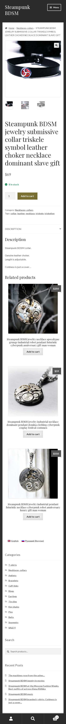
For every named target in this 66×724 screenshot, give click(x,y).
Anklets (12, 575)
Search (33, 718)
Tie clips (12, 601)
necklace (30, 213)
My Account (11, 718)
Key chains (13, 606)
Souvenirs (13, 622)
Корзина (51, 716)
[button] (56, 45)
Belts (11, 617)
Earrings (12, 596)
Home (11, 28)
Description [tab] (13, 228)
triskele (40, 213)
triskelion (49, 213)
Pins (10, 612)
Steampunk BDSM (17, 10)
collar (13, 213)
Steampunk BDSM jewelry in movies (26, 680)
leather (21, 213)
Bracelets (13, 580)
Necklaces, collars (25, 28)
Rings (11, 591)
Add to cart (27, 196)
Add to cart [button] (33, 351)
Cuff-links (13, 585)
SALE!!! (12, 627)
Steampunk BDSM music (20, 694)
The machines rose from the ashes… (26, 675)
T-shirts (12, 565)
